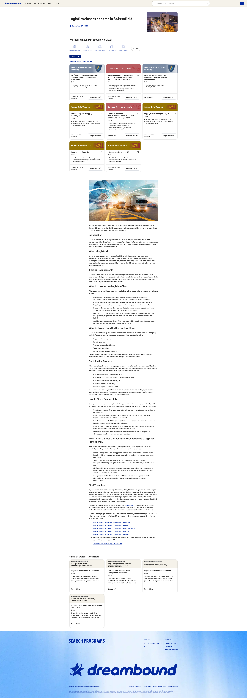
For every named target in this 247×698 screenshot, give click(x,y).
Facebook (168, 646)
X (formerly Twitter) (171, 649)
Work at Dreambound (151, 643)
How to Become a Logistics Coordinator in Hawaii (110, 525)
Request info (94, 97)
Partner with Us (170, 643)
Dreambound (129, 505)
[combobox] (183, 3)
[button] (135, 48)
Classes (28, 3)
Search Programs (87, 641)
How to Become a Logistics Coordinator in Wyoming (111, 534)
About (50, 3)
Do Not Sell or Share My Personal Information (165, 686)
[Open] (208, 3)
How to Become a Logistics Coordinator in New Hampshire (114, 528)
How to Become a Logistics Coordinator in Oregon (111, 531)
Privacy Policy (147, 686)
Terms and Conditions (135, 686)
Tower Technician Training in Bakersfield (107, 544)
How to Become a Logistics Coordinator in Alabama (111, 522)
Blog (57, 3)
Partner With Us (39, 3)
